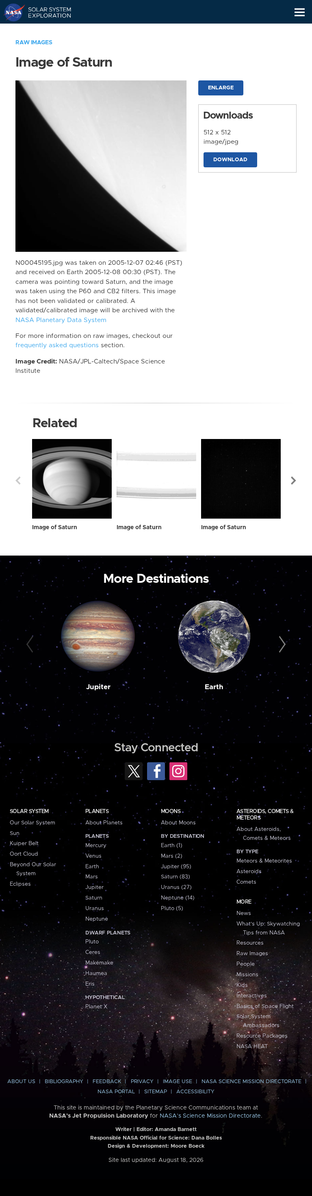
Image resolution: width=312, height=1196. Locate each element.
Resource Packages (262, 1036)
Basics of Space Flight (265, 1006)
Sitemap (155, 1091)
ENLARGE (221, 88)
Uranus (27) (176, 887)
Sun (15, 833)
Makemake (99, 963)
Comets (246, 882)
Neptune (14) (178, 898)
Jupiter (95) (176, 866)
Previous (18, 480)
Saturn (93, 898)
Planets (96, 811)
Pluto (92, 942)
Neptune (96, 919)
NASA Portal (116, 1091)
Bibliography (64, 1081)
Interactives (251, 996)
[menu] (299, 12)
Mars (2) (171, 856)
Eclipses (20, 884)
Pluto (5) (172, 908)
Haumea (96, 973)
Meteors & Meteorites (264, 861)
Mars (91, 877)
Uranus (94, 908)
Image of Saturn (54, 527)
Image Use (177, 1081)
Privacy (142, 1081)
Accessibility (195, 1091)
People (245, 964)
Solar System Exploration (45, 12)
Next (294, 480)
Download (230, 159)
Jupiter (98, 687)
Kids (242, 985)
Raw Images (33, 42)
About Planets (104, 823)
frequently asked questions (57, 345)
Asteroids (249, 871)
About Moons (178, 823)
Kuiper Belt (24, 843)
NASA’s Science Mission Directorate (210, 1116)
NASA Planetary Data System (60, 320)
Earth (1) (171, 845)
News (243, 913)
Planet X (96, 1007)
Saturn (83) (175, 877)
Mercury (95, 845)
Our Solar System (32, 823)
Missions (247, 975)
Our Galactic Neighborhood (45, 31)
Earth (214, 687)
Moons (170, 811)
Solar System (29, 811)
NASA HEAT (252, 1046)
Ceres (92, 952)
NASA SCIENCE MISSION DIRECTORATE (251, 1081)
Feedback (107, 1081)
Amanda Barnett (176, 1129)
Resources (250, 943)
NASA (10, 12)
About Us (21, 1081)
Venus (93, 856)
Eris (90, 984)
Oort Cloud (24, 854)
